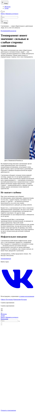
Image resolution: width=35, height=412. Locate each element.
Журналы (7, 6)
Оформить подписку (11, 13)
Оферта (3, 299)
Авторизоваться (6, 258)
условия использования (26, 296)
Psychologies (4, 31)
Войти (3, 13)
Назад (5, 3)
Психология (12, 31)
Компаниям (17, 299)
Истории (24, 299)
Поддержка (9, 299)
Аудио (6, 8)
